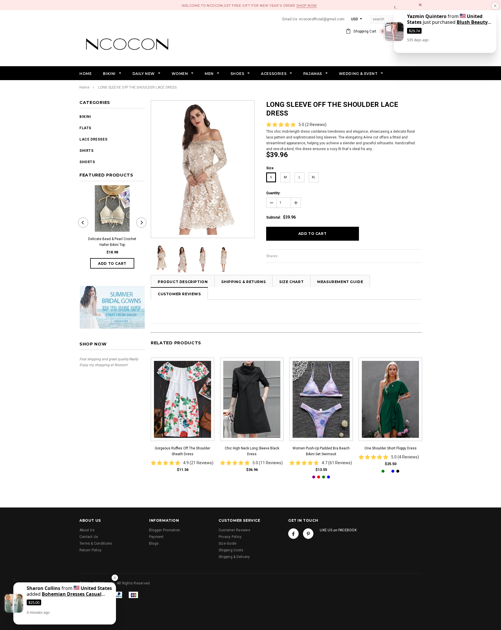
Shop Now (306, 5)
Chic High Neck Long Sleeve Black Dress (252, 451)
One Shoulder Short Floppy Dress (390, 448)
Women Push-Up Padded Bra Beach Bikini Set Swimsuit (321, 451)
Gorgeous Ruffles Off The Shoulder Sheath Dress (182, 451)
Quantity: (273, 193)
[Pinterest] (308, 533)
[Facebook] (293, 533)
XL (313, 177)
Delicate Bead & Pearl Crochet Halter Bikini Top (112, 242)
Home (84, 87)
